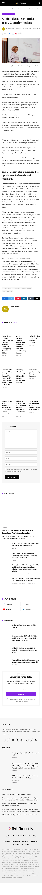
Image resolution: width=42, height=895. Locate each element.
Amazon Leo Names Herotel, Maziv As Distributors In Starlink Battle (34, 405)
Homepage (6, 841)
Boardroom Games (8, 14)
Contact (25, 841)
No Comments (27, 28)
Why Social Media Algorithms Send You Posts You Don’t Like (20, 815)
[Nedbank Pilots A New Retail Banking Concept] (34, 329)
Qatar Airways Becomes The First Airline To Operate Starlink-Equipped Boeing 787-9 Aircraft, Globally (7, 344)
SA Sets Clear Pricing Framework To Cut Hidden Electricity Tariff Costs (25, 544)
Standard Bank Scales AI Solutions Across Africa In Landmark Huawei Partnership (7, 407)
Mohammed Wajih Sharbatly (22, 288)
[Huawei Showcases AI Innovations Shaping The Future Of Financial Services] (6, 581)
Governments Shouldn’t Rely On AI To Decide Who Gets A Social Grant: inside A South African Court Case (7, 377)
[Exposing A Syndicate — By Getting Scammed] (34, 363)
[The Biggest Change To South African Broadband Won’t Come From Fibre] (21, 511)
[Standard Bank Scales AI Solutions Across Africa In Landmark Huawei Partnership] (7, 394)
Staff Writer (11, 28)
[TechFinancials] (21, 3)
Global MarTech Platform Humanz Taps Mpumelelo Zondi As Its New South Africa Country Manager (21, 344)
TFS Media (26, 849)
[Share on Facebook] (9, 33)
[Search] (39, 3)
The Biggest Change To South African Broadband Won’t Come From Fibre (17, 531)
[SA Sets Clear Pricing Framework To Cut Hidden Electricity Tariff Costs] (6, 546)
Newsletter (16, 841)
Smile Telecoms (7, 291)
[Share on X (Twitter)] (13, 33)
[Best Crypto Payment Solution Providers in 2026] (6, 756)
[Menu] (3, 3)
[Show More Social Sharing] (19, 33)
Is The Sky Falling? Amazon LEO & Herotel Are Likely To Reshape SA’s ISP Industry (20, 376)
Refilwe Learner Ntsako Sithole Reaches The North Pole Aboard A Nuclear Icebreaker (25, 778)
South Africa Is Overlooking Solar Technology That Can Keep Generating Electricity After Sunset (24, 556)
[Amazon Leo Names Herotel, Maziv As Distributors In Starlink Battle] (34, 394)
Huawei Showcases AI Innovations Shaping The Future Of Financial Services (26, 579)
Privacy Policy (17, 701)
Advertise (34, 841)
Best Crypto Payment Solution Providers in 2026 (16, 794)
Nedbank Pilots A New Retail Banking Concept (34, 339)
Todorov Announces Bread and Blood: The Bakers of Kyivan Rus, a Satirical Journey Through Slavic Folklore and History (25, 766)
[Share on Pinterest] (16, 33)
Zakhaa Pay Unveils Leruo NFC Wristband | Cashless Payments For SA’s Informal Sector (21, 407)
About (27, 844)
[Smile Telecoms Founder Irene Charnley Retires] (21, 63)
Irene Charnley (7, 288)
